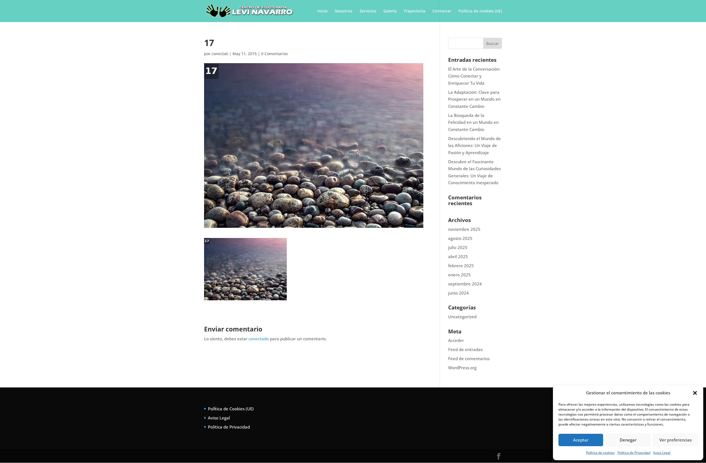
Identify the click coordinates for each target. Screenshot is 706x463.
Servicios (368, 11)
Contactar (441, 11)
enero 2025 (459, 274)
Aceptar (581, 440)
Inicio (322, 11)
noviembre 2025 (464, 229)
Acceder (456, 340)
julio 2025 (457, 247)
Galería (390, 11)
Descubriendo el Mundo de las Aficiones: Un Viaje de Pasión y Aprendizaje (474, 145)
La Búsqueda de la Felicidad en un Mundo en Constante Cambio (473, 122)
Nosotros (343, 11)
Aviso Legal (661, 452)
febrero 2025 (461, 265)
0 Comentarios (274, 53)
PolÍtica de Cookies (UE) (231, 408)
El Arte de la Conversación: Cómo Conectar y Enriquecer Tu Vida (474, 76)
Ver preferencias (675, 440)
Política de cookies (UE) (480, 11)
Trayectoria (414, 11)
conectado (258, 338)
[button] (695, 393)
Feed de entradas (465, 349)
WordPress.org (462, 367)
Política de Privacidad (633, 452)
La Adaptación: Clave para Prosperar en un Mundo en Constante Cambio (474, 99)
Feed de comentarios (469, 358)
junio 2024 (458, 293)
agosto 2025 (460, 238)
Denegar (628, 440)
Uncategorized (462, 316)
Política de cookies (600, 452)
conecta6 (220, 53)
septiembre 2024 (465, 284)
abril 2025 (458, 256)
